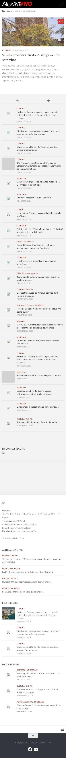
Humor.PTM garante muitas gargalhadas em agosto (27, 581)
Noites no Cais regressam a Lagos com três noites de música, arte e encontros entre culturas (37, 115)
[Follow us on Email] (36, 749)
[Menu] (62, 4)
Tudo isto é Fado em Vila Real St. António (37, 422)
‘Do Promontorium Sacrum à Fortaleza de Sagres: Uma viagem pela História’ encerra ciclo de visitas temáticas (39, 165)
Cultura (6, 50)
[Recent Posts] (17, 101)
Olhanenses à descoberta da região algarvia (38, 406)
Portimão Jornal (25, 305)
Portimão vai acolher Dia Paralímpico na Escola (39, 375)
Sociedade (21, 178)
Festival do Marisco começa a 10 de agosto (23, 591)
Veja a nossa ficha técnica (13, 538)
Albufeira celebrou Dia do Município (34, 197)
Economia (21, 388)
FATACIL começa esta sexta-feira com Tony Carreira (27, 572)
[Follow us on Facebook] (30, 749)
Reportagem (32, 273)
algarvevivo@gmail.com (20, 527)
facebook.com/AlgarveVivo (25, 531)
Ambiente (21, 321)
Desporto (21, 242)
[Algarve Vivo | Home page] (22, 3)
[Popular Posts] (48, 101)
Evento (30, 242)
